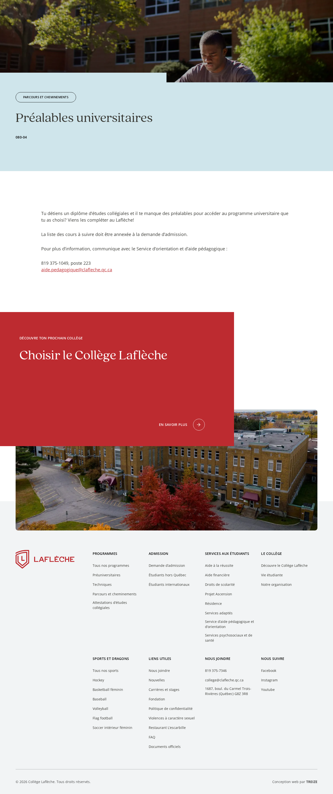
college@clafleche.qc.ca (224, 680)
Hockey (98, 680)
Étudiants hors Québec (167, 575)
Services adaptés (219, 613)
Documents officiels (165, 746)
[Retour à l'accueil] (45, 560)
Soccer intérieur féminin (112, 727)
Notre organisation (276, 584)
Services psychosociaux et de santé (228, 638)
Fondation (157, 699)
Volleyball (100, 708)
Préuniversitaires (106, 575)
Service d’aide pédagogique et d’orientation (229, 624)
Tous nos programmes (111, 565)
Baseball (100, 699)
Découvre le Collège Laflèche (284, 565)
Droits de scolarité (220, 584)
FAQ (152, 737)
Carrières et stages (164, 689)
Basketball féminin (108, 689)
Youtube (268, 689)
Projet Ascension (218, 594)
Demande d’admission (167, 565)
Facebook (268, 670)
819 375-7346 (216, 670)
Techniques (102, 584)
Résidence (213, 603)
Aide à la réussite (219, 565)
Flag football (103, 718)
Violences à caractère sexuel (172, 718)
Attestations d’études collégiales (110, 605)
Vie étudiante (272, 575)
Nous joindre (159, 670)
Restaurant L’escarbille (167, 727)
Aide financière (217, 575)
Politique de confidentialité (171, 708)
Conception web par (294, 781)
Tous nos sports (105, 670)
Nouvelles (157, 680)
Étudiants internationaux (169, 584)
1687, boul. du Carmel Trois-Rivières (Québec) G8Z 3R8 (228, 691)
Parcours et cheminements (115, 594)
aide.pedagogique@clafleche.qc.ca (76, 270)
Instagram (269, 680)
